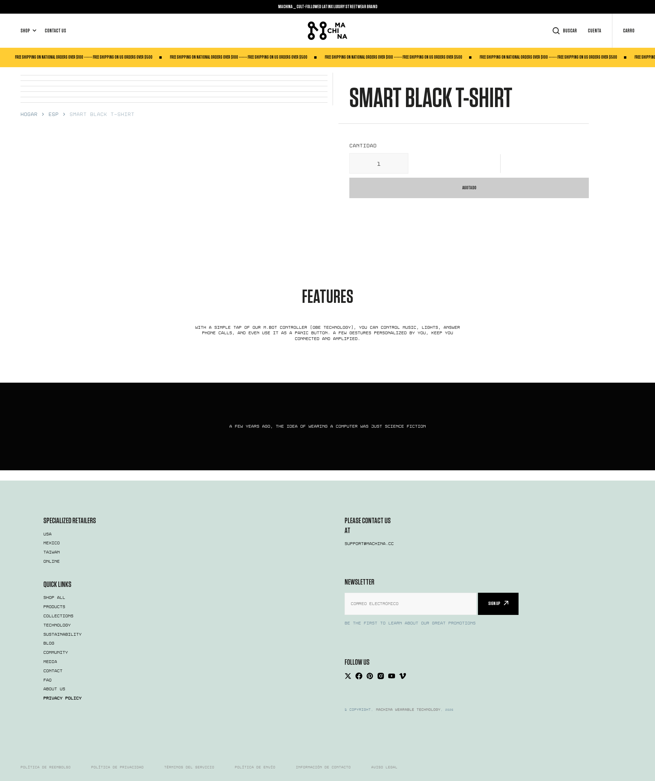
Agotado (469, 187)
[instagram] (380, 676)
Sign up (494, 603)
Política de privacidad (117, 767)
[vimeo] (402, 676)
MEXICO (51, 543)
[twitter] (348, 676)
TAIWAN (51, 552)
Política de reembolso (45, 767)
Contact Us (55, 30)
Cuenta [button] (594, 30)
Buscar (570, 30)
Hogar (29, 114)
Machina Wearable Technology (408, 710)
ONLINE (51, 561)
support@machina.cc (369, 543)
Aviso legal (384, 767)
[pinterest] (369, 676)
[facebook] (358, 676)
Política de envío (255, 767)
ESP (53, 114)
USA (47, 534)
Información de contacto (323, 767)
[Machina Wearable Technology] (327, 30)
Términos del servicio (189, 767)
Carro (629, 30)
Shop (25, 30)
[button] (500, 163)
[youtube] (391, 676)
